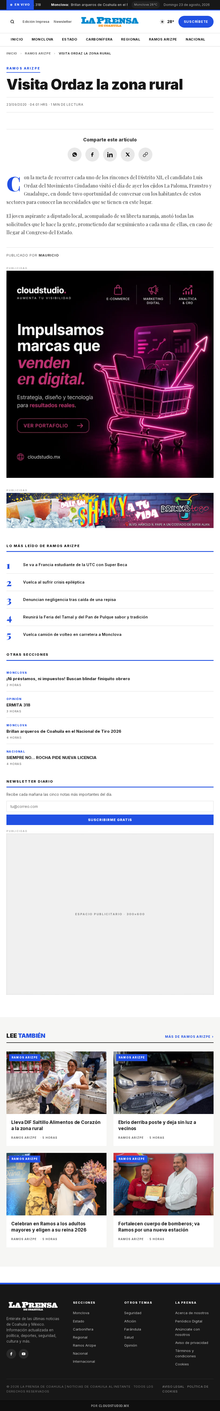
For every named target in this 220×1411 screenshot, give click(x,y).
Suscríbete (196, 22)
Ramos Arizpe (163, 39)
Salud (129, 1337)
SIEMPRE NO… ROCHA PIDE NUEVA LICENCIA (51, 757)
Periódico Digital (188, 1321)
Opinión (130, 1345)
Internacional (84, 1361)
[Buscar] (12, 22)
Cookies (182, 1364)
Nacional (196, 39)
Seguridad (132, 1313)
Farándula (132, 1329)
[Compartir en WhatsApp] (75, 155)
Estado (69, 39)
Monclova (42, 39)
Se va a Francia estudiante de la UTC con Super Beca (75, 564)
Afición (130, 1321)
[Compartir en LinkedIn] (110, 155)
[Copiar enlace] (145, 155)
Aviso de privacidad (191, 1342)
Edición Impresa (36, 22)
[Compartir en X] (128, 155)
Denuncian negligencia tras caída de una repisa (69, 599)
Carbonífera (99, 39)
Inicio (17, 39)
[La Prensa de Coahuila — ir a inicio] (110, 21)
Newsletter (63, 22)
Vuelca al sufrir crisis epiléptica (54, 582)
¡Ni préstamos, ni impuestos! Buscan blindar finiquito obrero (68, 678)
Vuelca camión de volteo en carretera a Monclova (72, 634)
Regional (130, 39)
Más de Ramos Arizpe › (189, 1037)
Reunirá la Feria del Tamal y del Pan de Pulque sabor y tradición (85, 617)
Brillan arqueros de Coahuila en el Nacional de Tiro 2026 (106, 5)
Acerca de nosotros (192, 1313)
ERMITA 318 (18, 705)
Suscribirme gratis (110, 820)
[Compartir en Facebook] (92, 155)
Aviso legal (173, 1386)
